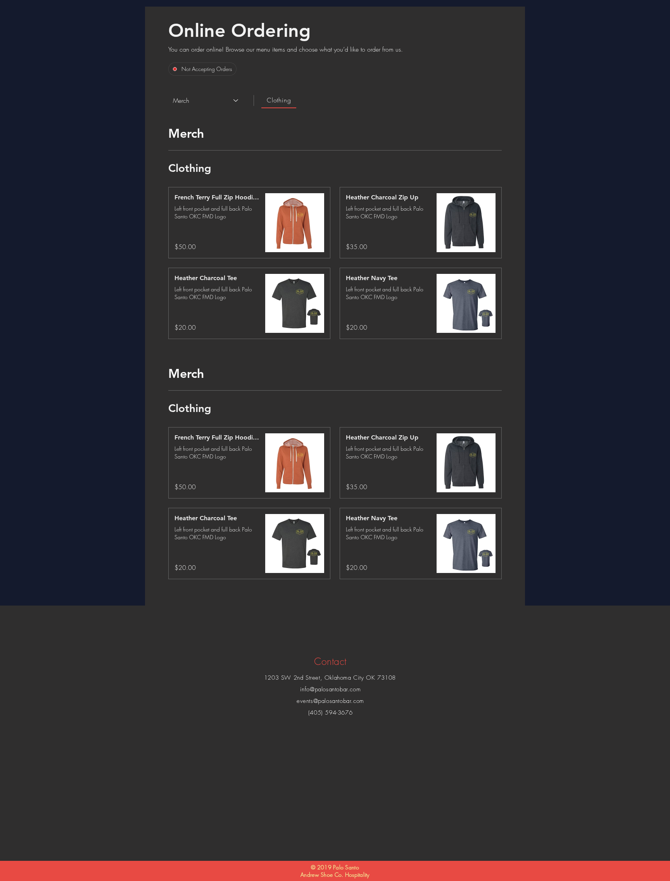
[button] (217, 197)
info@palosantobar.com (330, 689)
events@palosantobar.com (330, 701)
